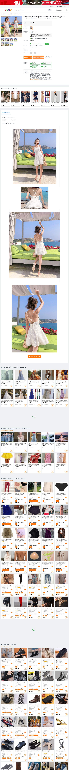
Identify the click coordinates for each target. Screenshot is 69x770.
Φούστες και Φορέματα (18, 13)
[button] (2, 9)
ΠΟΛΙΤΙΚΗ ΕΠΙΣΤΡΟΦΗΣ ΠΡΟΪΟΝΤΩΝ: (26, 71)
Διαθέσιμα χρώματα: (25, 27)
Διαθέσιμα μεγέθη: (25, 32)
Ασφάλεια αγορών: (25, 63)
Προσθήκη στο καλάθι (38, 57)
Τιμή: (25, 22)
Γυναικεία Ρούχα (10, 13)
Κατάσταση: (26, 40)
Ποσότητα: (26, 52)
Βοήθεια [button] (51, 6)
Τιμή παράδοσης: (26, 50)
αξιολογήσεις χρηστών (34, 18)
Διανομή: (25, 45)
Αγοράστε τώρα (28, 57)
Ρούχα (5, 13)
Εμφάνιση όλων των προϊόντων (7, 488)
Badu (1, 13)
